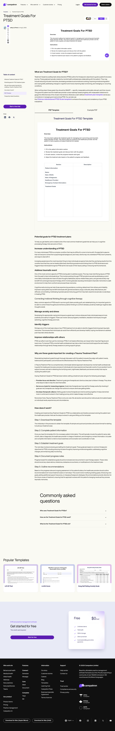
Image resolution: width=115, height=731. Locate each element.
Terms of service (46, 698)
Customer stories (48, 4)
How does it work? (9, 90)
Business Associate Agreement (47, 693)
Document (25, 688)
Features (23, 4)
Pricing (60, 4)
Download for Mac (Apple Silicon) (16, 720)
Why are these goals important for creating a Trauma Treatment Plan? (13, 86)
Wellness (6, 680)
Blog (42, 680)
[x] (103, 721)
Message (25, 677)
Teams (5, 689)
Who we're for (34, 4)
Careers (43, 677)
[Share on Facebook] (9, 117)
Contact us (63, 673)
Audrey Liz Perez (13, 27)
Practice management (10, 708)
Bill (23, 699)
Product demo (8, 702)
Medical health (8, 673)
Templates (44, 683)
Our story (44, 670)
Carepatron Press (46, 689)
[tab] (54, 110)
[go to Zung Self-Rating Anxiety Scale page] (94, 573)
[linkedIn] (95, 721)
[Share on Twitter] (14, 117)
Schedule (25, 673)
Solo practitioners (9, 686)
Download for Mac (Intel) (42, 720)
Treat (24, 696)
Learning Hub (45, 686)
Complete (25, 693)
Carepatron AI (7, 711)
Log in (78, 4)
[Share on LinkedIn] (5, 117)
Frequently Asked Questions (11, 96)
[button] (69, 720)
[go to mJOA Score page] (57, 573)
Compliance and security (68, 689)
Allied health (7, 677)
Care (24, 682)
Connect (25, 670)
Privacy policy (64, 692)
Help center (64, 670)
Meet (24, 685)
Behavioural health (9, 670)
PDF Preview (7, 93)
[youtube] (111, 721)
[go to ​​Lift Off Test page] (20, 573)
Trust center (64, 686)
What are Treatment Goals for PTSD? (13, 79)
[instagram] (88, 721)
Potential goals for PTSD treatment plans (14, 82)
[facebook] (80, 721)
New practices (8, 683)
